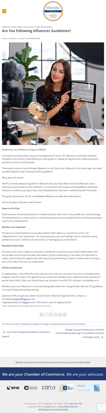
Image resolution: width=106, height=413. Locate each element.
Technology (28, 27)
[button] (4, 11)
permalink (81, 324)
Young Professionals (44, 27)
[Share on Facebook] (46, 315)
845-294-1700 (76, 403)
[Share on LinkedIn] (65, 315)
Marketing (6, 27)
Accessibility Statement (68, 406)
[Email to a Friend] (55, 315)
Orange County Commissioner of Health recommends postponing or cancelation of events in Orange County (79, 333)
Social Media (17, 27)
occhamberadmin (33, 38)
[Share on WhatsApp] (41, 315)
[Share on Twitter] (50, 315)
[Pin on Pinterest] (60, 315)
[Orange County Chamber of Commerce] (53, 11)
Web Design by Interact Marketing (53, 409)
